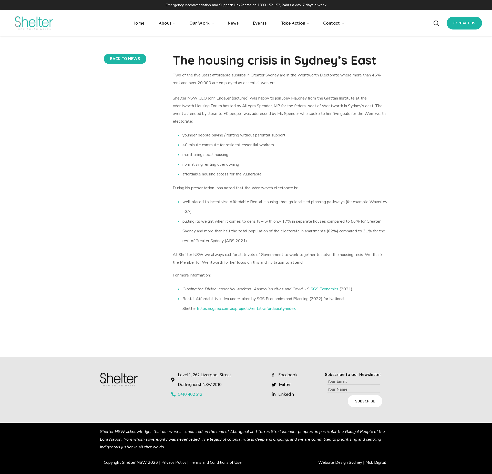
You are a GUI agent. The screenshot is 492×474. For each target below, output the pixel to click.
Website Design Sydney (340, 462)
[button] (436, 23)
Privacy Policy (173, 462)
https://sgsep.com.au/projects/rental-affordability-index (246, 308)
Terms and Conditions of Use (216, 462)
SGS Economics (325, 289)
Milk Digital (375, 462)
